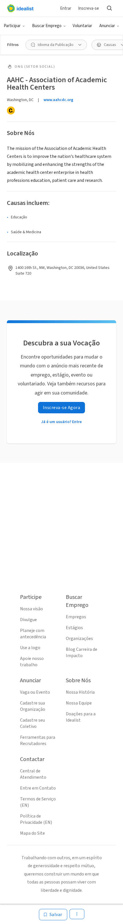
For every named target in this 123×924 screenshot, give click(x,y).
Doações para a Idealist (81, 717)
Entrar (65, 8)
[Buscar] (109, 8)
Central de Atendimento (33, 774)
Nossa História (80, 692)
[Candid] (11, 110)
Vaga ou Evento (35, 692)
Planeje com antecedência (33, 633)
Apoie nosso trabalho (32, 661)
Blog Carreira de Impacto (81, 652)
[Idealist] (20, 8)
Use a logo (30, 648)
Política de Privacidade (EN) (36, 819)
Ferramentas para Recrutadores (37, 740)
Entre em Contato (38, 788)
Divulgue (28, 620)
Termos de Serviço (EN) (38, 802)
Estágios (74, 628)
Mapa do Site (32, 833)
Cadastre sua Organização (32, 706)
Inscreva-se (88, 8)
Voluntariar (82, 26)
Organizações (79, 638)
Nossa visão (31, 609)
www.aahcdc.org (58, 100)
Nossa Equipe (79, 703)
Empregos (76, 617)
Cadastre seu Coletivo (32, 723)
